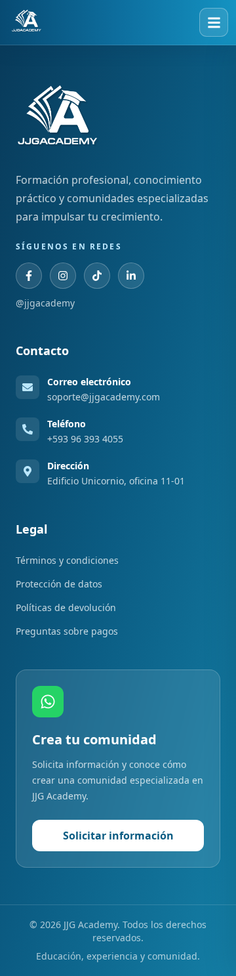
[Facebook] (29, 276)
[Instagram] (63, 276)
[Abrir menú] (213, 22)
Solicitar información (118, 835)
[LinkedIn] (131, 276)
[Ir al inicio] (26, 22)
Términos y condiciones (67, 560)
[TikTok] (97, 276)
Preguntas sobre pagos (67, 631)
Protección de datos (59, 584)
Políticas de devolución (66, 607)
